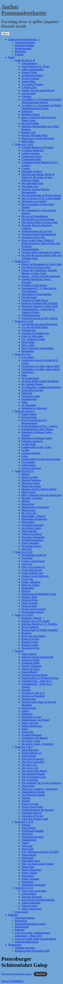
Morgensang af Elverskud (35, 507)
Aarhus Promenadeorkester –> (24, 39)
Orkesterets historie (25, 42)
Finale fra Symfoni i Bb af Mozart (39, 303)
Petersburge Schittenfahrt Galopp (16, 974)
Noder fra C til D (24, 144)
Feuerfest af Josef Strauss (35, 300)
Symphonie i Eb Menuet (34, 738)
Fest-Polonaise (29, 297)
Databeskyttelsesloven (26, 941)
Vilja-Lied (27, 845)
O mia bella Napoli (32, 570)
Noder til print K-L (25, 411)
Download (40, 974)
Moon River (28, 504)
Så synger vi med (31, 740)
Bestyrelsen (21, 920)
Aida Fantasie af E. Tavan (35, 66)
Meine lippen (28, 492)
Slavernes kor (29, 699)
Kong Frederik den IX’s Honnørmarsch (34, 422)
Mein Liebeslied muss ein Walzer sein (41, 495)
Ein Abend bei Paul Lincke (36, 267)
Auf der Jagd (28, 93)
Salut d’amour (29, 654)
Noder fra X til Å (24, 887)
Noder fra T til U (24, 746)
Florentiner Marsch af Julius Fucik (40, 306)
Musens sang (28, 510)
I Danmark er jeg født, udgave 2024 (40, 369)
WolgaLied (27, 881)
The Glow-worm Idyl (33, 761)
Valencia (26, 824)
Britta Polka (28, 141)
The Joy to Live (30, 767)
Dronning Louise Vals (33, 237)
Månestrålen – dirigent (33, 516)
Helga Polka (28, 342)
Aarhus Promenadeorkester (24, 9)
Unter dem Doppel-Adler (35, 818)
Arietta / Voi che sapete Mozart (38, 90)
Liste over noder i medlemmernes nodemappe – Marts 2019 (32, 934)
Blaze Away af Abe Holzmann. (38, 138)
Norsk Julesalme (30, 543)
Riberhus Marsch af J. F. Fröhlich (39, 624)
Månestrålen (28, 522)
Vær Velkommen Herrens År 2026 (40, 851)
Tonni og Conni (30, 803)
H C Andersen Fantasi (33, 339)
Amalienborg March (32, 75)
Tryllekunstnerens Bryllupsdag (38, 809)
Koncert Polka (29, 417)
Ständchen (27, 714)
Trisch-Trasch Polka (32, 806)
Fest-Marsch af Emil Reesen (36, 294)
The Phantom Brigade (33, 773)
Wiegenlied (27, 857)
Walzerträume (29, 854)
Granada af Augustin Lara (35, 333)
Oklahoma (27, 558)
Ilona (24, 375)
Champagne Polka (31, 159)
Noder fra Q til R (24, 615)
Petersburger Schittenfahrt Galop (39, 594)
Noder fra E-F (22, 261)
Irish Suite (27, 393)
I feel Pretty (28, 372)
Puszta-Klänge (29, 606)
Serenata (26, 690)
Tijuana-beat (28, 785)
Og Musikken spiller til (34, 555)
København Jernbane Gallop (37, 438)
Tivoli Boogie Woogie (33, 794)
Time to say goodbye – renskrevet (39, 788)
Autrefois (26, 96)
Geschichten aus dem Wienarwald (39, 324)
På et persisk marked (32, 612)
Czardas (26, 168)
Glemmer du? (29, 330)
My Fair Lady (29, 513)
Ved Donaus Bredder (33, 830)
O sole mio (27, 579)
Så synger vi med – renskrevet (37, 743)
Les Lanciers (28, 462)
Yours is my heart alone (34, 890)
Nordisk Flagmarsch (32, 540)
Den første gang (30, 186)
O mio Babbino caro (32, 573)
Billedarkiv (21, 51)
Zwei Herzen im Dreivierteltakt (38, 899)
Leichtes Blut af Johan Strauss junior (41, 459)
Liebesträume (29, 465)
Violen (25, 842)
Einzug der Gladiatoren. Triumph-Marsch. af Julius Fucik (39, 272)
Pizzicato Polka (30, 600)
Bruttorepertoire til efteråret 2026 (32, 950)
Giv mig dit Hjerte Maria (35, 327)
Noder (11, 57)
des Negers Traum (31, 528)
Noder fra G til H (24, 321)
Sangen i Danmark (31, 666)
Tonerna (26, 797)
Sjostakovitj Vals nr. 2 (33, 693)
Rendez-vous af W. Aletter (36, 621)
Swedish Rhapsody (32, 735)
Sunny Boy (28, 732)
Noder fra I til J (23, 354)
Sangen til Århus (30, 669)
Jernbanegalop (29, 399)
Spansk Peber (29, 708)
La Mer (25, 450)
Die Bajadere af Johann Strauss (38, 219)
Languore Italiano (31, 453)
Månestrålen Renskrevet (34, 519)
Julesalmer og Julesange (34, 408)
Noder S (19, 651)
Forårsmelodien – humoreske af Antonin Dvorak (38, 311)
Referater (20, 929)
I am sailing (28, 357)
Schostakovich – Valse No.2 (36, 681)
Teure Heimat (29, 755)
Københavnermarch (32, 441)
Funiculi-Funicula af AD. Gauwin (39, 318)
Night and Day (29, 531)
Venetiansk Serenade (33, 836)
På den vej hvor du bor (34, 609)
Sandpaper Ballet (31, 663)
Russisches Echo (30, 648)
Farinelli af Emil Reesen (34, 285)
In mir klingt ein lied (32, 390)
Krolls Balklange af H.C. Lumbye (40, 426)
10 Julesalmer (29, 405)
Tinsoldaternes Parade (33, 791)
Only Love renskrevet (33, 567)
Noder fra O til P (24, 552)
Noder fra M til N (24, 471)
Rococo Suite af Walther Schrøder (40, 630)
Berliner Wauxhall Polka (35, 135)
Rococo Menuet (30, 627)
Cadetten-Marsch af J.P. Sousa (38, 147)
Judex (25, 402)
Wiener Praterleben (32, 869)
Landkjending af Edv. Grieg (36, 447)
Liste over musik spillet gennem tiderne (35, 938)
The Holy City (29, 764)
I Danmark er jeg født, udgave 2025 (40, 366)
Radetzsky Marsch (31, 618)
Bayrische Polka (30, 123)
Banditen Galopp (31, 114)
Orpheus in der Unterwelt (35, 576)
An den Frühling (30, 78)
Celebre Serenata (30, 153)
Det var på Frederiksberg (35, 216)
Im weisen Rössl (30, 378)
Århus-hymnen (29, 905)
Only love (27, 564)
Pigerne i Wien (29, 597)
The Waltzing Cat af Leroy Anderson (41, 782)
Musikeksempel (23, 48)
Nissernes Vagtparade (33, 537)
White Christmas (30, 878)
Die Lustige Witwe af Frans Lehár (40, 222)
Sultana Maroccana (32, 726)
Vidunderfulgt (29, 839)
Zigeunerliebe (29, 893)
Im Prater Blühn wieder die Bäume (40, 381)
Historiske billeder (24, 45)
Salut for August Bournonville (37, 657)
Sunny (25, 729)
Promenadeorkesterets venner (30, 923)
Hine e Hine (28, 345)
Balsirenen (27, 111)
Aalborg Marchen (31, 902)
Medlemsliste (22, 926)
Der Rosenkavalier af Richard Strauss (41, 195)
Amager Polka (29, 72)
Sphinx (25, 711)
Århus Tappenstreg (32, 908)
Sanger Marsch (29, 672)
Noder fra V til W (24, 821)
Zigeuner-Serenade (32, 896)
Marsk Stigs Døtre (31, 486)
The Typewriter (30, 779)
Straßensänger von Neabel (35, 720)
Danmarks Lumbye (32, 171)
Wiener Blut (28, 866)
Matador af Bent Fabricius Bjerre (39, 489)
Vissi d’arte (27, 848)
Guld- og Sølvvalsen (32, 336)
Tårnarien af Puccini (32, 815)
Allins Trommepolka (32, 69)
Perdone (26, 591)
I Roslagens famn (31, 396)
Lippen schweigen (31, 468)
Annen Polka (28, 81)
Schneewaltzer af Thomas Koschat (40, 678)
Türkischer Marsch (31, 812)
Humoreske (28, 351)
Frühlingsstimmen (31, 315)
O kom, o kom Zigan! (33, 561)
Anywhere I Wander (32, 84)
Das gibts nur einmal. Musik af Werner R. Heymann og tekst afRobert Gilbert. (38, 177)
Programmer (14, 944)
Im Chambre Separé (32, 384)
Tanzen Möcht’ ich (31, 752)
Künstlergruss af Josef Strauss (37, 429)
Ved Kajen (27, 833)
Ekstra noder (21, 911)
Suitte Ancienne (30, 723)
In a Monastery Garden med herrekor (41, 387)
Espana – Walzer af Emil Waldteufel (41, 276)
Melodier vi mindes (32, 498)
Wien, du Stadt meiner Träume (38, 863)
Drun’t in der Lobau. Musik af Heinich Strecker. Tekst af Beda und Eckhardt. (41, 243)
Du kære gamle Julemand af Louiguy (41, 252)
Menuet (26, 501)
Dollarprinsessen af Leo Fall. (37, 231)
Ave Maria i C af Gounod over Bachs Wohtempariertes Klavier (41, 101)
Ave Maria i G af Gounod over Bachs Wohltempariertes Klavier (41, 107)
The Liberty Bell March (34, 770)
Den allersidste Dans (32, 183)
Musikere (13, 914)
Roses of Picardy (30, 639)
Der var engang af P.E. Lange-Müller (41, 198)
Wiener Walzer (29, 872)
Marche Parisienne (31, 480)
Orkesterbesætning (25, 917)
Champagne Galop (31, 156)
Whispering (28, 875)
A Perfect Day (29, 87)
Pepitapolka (28, 588)
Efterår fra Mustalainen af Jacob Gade (42, 264)
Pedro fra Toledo (30, 585)
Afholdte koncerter (25, 947)
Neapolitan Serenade (33, 525)
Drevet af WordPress (12, 981)
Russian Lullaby (30, 645)
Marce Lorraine (30, 477)
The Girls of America (33, 758)
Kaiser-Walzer (29, 414)
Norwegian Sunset (31, 546)
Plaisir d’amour (30, 603)
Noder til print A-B (25, 60)
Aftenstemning (29, 63)
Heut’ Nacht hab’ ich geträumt (37, 348)
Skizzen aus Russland (33, 696)
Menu (5, 33)
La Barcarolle (29, 444)
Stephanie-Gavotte (31, 717)
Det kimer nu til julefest (34, 201)
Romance (27, 633)
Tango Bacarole (30, 749)
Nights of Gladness (32, 534)
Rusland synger (30, 642)
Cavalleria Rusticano (33, 150)
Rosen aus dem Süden (33, 636)
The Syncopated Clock (34, 776)
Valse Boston (28, 827)
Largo (25, 456)
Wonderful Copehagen (34, 884)
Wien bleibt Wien (31, 860)
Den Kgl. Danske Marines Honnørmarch (35, 191)
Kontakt (19, 54)
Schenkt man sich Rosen (35, 675)
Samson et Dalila (30, 660)
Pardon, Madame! (31, 582)
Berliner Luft (28, 132)
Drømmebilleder (30, 249)
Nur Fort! (27, 549)
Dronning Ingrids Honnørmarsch (39, 234)
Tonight (26, 800)
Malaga (25, 474)
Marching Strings (31, 483)
